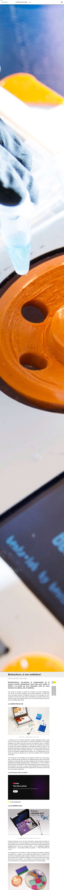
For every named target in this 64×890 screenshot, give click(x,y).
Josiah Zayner (38, 841)
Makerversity (33, 759)
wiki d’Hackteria (42, 860)
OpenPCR (38, 693)
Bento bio (25, 759)
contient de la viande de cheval (21, 748)
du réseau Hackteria (29, 761)
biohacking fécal (12, 846)
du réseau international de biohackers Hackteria (37, 852)
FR (55, 682)
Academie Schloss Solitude (22, 855)
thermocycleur (41, 751)
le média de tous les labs (21, 2)
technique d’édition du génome (28, 847)
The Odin (33, 843)
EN (52, 682)
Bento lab (12, 740)
